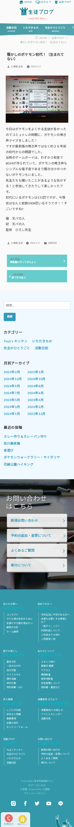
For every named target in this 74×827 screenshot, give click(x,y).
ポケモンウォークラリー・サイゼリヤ (32, 457)
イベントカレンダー (52, 714)
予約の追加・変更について (31, 535)
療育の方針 (13, 627)
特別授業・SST (15, 687)
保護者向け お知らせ (52, 710)
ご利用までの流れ (50, 635)
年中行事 (11, 683)
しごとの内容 (14, 710)
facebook (25, 803)
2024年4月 (35, 400)
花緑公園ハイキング (19, 464)
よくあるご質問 (23, 550)
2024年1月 (12, 413)
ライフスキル (14, 674)
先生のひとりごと (55, 29)
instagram (13, 803)
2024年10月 (36, 379)
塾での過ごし (14, 654)
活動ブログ (10, 742)
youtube (48, 803)
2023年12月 (36, 413)
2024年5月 (12, 400)
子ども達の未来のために (20, 619)
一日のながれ (14, 666)
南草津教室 (47, 679)
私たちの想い (13, 607)
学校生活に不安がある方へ (55, 615)
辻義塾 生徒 (17, 66)
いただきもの (31, 29)
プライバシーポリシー (35, 793)
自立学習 (11, 670)
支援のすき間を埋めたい (20, 623)
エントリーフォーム (17, 727)
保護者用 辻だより (53, 702)
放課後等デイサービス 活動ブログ (37, 11)
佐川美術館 (12, 443)
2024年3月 (12, 407)
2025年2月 (12, 372)
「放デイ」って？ (50, 626)
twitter (37, 803)
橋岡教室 (46, 674)
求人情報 (13, 702)
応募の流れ (13, 723)
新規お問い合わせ (24, 520)
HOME (28, 2)
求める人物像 (14, 714)
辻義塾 (23, 789)
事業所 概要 (47, 666)
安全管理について (50, 683)
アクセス (45, 670)
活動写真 (46, 718)
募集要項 (11, 718)
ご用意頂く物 (48, 639)
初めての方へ (47, 607)
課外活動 (11, 679)
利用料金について (50, 630)
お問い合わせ (49, 742)
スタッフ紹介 (48, 662)
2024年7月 (12, 393)
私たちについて (49, 654)
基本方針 (11, 662)
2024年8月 (35, 386)
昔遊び (9, 450)
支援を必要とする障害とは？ (54, 620)
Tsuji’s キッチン (16, 341)
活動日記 (11, 29)
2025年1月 (35, 372)
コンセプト (13, 615)
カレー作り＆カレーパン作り (25, 436)
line (60, 803)
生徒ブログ (65, 2)
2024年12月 (13, 379)
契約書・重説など (50, 687)
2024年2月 (35, 407)
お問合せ (9, 824)
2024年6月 (35, 393)
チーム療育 (13, 632)
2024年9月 (12, 386)
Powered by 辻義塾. (40, 789)
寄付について (22, 824)
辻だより (46, 2)
